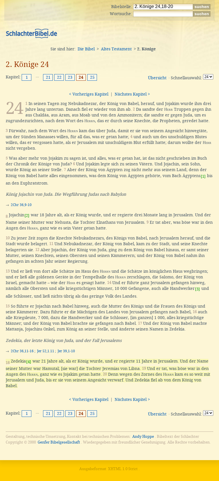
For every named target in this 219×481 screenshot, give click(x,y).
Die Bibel (86, 49)
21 (48, 77)
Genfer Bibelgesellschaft (59, 442)
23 (70, 77)
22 (59, 77)
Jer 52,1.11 (45, 351)
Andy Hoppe (143, 436)
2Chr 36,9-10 (21, 205)
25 (92, 77)
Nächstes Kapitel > (132, 94)
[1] (203, 176)
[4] (28, 362)
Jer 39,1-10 (66, 351)
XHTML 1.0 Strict (123, 469)
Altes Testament (116, 49)
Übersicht (157, 78)
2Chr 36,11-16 (22, 351)
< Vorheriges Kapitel (88, 94)
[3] (197, 289)
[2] (27, 215)
